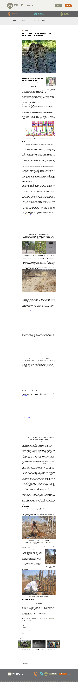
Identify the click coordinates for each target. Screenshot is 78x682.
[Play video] (39, 223)
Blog (23, 625)
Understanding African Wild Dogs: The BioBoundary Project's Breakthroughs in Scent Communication (38, 650)
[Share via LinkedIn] (27, 630)
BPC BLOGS (24, 627)
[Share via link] (29, 630)
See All (59, 638)
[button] (58, 5)
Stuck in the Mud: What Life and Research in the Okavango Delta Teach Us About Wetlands (24, 650)
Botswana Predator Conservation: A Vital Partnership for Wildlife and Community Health (53, 650)
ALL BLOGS (13, 20)
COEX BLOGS (44, 20)
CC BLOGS (33, 20)
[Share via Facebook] (22, 630)
